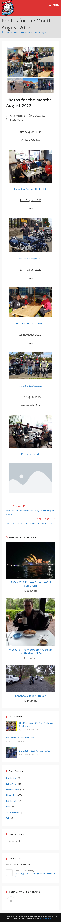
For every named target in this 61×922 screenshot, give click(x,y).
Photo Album (16, 119)
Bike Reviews (12, 778)
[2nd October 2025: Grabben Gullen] (11, 752)
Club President (17, 115)
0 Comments (33, 730)
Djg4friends (47, 918)
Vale (8, 818)
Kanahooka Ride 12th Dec (30, 696)
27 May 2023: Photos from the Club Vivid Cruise (30, 584)
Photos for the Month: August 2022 (36, 32)
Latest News (11, 784)
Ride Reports (11, 801)
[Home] (3, 32)
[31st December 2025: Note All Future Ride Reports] (11, 726)
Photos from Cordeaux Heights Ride (30, 189)
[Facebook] (11, 900)
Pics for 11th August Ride (30, 258)
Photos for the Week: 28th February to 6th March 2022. (30, 651)
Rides (8, 806)
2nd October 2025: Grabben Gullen (35, 751)
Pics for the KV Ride (30, 454)
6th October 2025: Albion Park (20, 737)
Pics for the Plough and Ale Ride (30, 323)
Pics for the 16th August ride (30, 386)
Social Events (12, 812)
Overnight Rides (13, 789)
